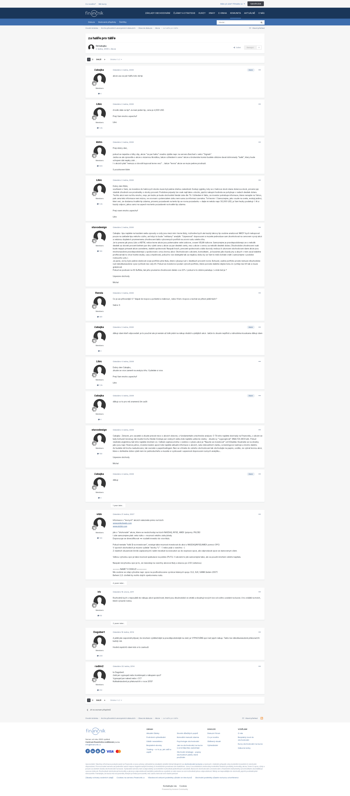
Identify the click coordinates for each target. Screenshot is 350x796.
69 (100, 615)
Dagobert (99, 632)
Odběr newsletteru (154, 741)
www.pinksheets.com (122, 523)
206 (101, 656)
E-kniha (222, 13)
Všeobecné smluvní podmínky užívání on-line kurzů (170, 777)
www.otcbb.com (120, 526)
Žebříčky (122, 22)
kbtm (99, 142)
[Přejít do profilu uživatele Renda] (100, 302)
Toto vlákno (250, 22)
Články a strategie (184, 13)
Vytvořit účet (255, 4)
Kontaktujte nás (170, 786)
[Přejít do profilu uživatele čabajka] (91, 47)
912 (100, 690)
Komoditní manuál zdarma (188, 737)
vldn (99, 514)
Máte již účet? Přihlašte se (232, 4)
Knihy (212, 13)
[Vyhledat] (262, 22)
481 (100, 317)
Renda (99, 292)
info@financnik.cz (93, 744)
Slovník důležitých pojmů (187, 733)
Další (98, 59)
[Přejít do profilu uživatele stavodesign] (100, 237)
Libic (99, 104)
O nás (261, 13)
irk (99, 591)
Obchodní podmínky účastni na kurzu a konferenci (217, 777)
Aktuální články (152, 733)
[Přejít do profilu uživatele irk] (100, 601)
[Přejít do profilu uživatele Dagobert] (100, 641)
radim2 (99, 666)
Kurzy (202, 13)
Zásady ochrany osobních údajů (99, 777)
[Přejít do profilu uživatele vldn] (100, 524)
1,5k (101, 128)
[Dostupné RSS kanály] (262, 718)
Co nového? (90, 4)
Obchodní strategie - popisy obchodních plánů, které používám (189, 754)
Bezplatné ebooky (154, 745)
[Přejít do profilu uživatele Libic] (100, 113)
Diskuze (91, 22)
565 (101, 166)
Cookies (183, 786)
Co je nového (213, 737)
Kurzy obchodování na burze (250, 744)
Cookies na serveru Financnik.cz (131, 777)
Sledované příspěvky (107, 22)
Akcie (113, 49)
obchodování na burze (193, 764)
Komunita (235, 13)
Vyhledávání (212, 745)
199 (100, 251)
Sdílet (238, 47)
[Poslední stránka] (105, 59)
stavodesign (99, 227)
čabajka (103, 46)
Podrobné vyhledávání (156, 737)
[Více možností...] (259, 70)
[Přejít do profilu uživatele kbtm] (100, 151)
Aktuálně (249, 13)
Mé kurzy (103, 4)
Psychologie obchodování (188, 741)
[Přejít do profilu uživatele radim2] (100, 676)
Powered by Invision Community (175, 789)
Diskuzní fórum (213, 733)
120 (100, 538)
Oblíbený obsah (214, 741)
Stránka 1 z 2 (115, 59)
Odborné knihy (244, 748)
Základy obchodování (157, 13)
